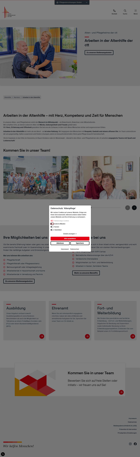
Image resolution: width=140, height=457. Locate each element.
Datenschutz (74, 249)
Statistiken (58, 230)
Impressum (65, 249)
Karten (56, 227)
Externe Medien (59, 224)
